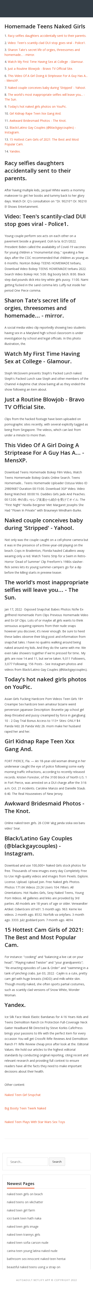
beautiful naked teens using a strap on (33, 1267)
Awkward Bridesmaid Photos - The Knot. (38, 121)
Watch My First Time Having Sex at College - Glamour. (45, 62)
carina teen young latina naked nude (32, 1251)
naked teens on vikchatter (25, 1202)
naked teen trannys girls (23, 1234)
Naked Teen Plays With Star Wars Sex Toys (35, 1122)
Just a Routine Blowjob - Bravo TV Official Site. (40, 69)
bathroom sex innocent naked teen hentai (36, 1259)
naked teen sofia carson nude (27, 1242)
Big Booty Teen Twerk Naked (25, 1108)
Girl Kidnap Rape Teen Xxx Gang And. (35, 113)
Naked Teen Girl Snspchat (23, 1095)
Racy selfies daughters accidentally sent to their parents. (47, 36)
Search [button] (57, 1162)
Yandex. (15, 151)
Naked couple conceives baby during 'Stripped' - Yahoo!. (47, 88)
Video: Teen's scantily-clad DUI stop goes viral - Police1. (47, 43)
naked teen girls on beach (25, 1194)
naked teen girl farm (21, 1210)
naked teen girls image (22, 1226)
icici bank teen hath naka (24, 1218)
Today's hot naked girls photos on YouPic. (37, 106)
